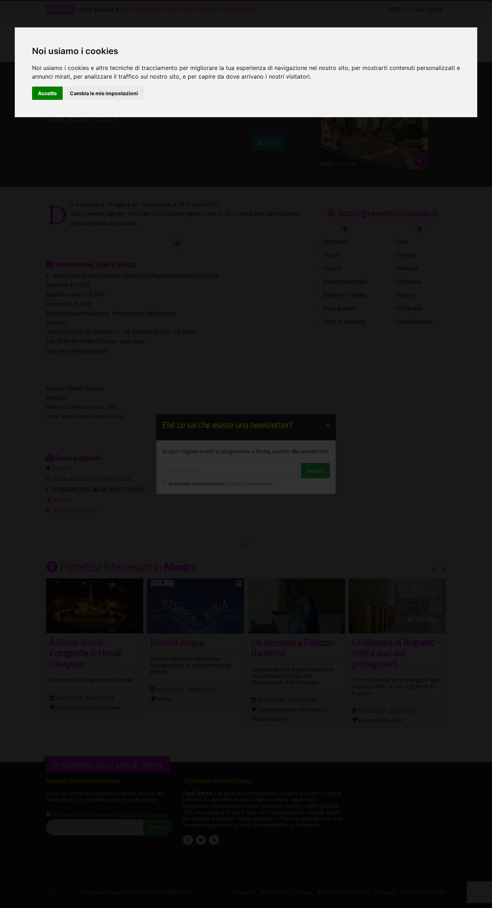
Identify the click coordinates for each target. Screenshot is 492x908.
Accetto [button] (47, 93)
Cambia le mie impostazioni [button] (104, 93)
